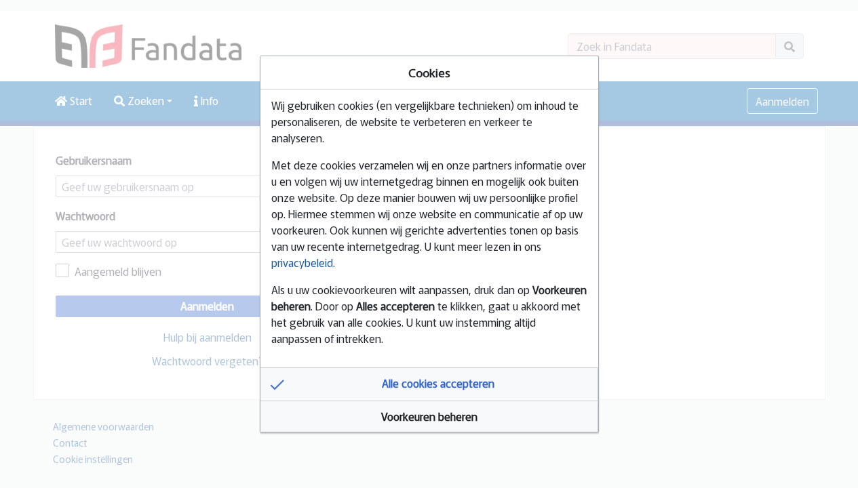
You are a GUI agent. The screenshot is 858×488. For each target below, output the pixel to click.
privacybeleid (302, 262)
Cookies (429, 72)
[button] (429, 384)
